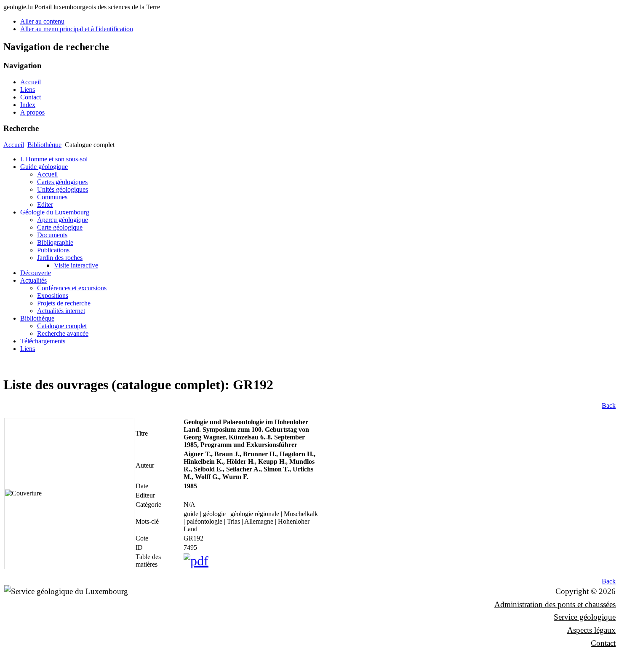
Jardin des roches (60, 257)
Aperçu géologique (62, 219)
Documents (52, 234)
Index (27, 104)
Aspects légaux (591, 630)
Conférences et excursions (72, 288)
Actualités (33, 280)
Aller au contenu (42, 21)
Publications (53, 250)
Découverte (35, 272)
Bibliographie (55, 242)
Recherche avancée (62, 333)
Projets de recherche (64, 303)
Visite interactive (76, 265)
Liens (27, 89)
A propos (32, 112)
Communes (52, 197)
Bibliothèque (44, 144)
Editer (45, 204)
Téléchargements (42, 341)
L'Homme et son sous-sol (54, 159)
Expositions (52, 295)
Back (609, 405)
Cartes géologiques (62, 181)
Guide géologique (44, 166)
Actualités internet (61, 310)
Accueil (30, 82)
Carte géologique (60, 227)
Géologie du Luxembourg (54, 212)
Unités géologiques (62, 189)
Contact (30, 97)
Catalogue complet (62, 325)
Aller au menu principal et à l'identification (76, 28)
